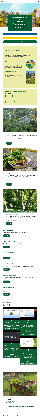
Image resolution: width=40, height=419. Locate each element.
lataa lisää (20, 367)
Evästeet (11, 415)
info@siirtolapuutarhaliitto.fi (11, 401)
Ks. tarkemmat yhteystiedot (11, 403)
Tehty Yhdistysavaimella (22, 415)
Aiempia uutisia (7, 85)
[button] (11, 318)
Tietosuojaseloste (6, 415)
